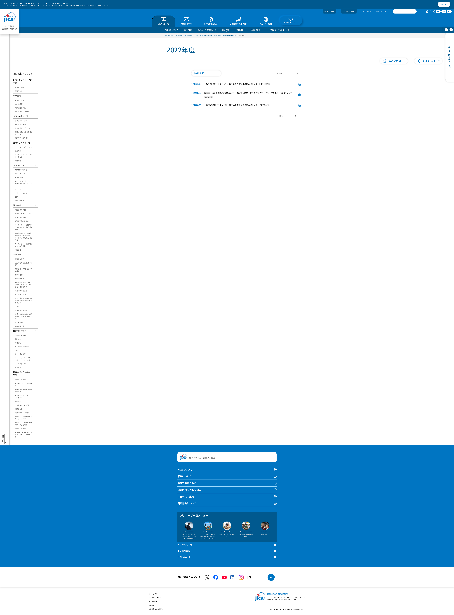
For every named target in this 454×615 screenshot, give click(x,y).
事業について (184, 476)
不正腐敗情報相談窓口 (156, 609)
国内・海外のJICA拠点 (22, 111)
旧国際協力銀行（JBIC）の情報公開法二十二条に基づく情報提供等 (23, 284)
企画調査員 (19, 409)
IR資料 (17, 350)
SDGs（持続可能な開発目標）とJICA (24, 133)
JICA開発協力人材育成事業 (23, 384)
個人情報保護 (153, 601)
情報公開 (17, 254)
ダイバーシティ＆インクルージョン (23, 156)
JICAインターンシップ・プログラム (23, 396)
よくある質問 (366, 11)
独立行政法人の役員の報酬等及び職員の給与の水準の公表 (23, 300)
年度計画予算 (19, 326)
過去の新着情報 (20, 335)
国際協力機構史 (20, 108)
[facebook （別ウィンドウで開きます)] (215, 577)
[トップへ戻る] (271, 577)
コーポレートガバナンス (23, 147)
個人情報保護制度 (21, 294)
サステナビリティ (21, 121)
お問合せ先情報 (20, 210)
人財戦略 (18, 161)
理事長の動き (19, 87)
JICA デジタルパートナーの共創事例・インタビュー (23, 183)
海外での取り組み (186, 483)
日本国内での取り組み (189, 490)
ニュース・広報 (185, 496)
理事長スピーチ (20, 91)
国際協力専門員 (20, 379)
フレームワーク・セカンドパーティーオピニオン (23, 359)
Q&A (16, 197)
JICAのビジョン (20, 100)
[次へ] (451, 30)
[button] (394, 61)
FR (443, 11)
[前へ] (446, 30)
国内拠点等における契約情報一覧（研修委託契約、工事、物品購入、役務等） (23, 236)
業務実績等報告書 (21, 291)
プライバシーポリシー (48, 5)
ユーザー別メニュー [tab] (196, 515)
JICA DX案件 (19, 177)
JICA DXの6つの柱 (21, 170)
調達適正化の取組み (22, 221)
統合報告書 (19, 322)
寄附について (329, 11)
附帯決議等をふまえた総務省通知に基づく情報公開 (23, 316)
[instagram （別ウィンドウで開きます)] (241, 577)
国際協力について (186, 503)
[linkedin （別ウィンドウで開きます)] (232, 577)
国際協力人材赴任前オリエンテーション (23, 417)
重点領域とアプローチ (22, 128)
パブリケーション (21, 193)
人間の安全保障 (20, 124)
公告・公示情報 (20, 217)
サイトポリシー (154, 594)
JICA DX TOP (18, 165)
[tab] (427, 11)
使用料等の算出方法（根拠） (23, 264)
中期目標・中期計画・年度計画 (23, 270)
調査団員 (18, 401)
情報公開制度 (19, 278)
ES (449, 11)
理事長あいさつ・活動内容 (22, 81)
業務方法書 (19, 275)
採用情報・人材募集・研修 (22, 373)
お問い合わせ (381, 11)
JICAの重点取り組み (22, 138)
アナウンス (19, 189)
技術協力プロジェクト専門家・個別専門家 (23, 423)
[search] (405, 11)
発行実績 (18, 367)
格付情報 (18, 343)
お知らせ (18, 250)
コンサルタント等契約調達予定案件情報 (23, 245)
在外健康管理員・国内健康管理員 (23, 390)
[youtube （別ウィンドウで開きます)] (224, 577)
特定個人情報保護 (21, 310)
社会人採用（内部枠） (22, 413)
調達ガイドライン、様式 (23, 213)
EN (438, 11)
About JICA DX (20, 173)
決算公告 (18, 306)
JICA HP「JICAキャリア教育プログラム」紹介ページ (24, 434)
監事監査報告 (19, 259)
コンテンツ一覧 (349, 11)
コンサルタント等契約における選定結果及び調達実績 (23, 227)
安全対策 (18, 151)
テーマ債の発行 (20, 354)
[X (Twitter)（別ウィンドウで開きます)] (207, 577)
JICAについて (184, 469)
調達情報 (17, 205)
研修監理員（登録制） (22, 405)
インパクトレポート (22, 364)
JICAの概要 (19, 104)
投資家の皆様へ (19, 330)
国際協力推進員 (20, 428)
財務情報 (18, 339)
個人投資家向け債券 (22, 346)
